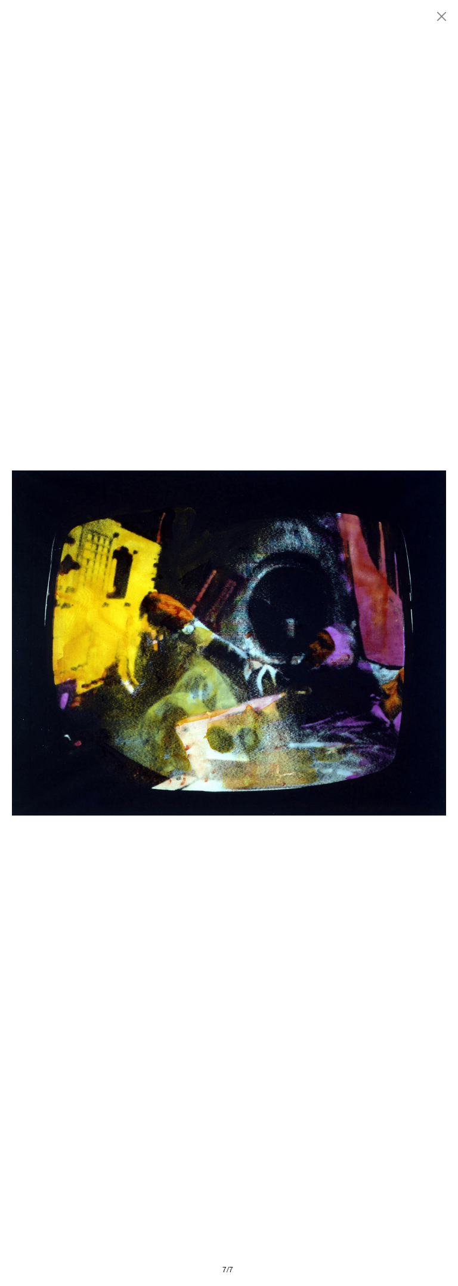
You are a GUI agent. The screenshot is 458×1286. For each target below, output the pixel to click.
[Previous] (120, 643)
